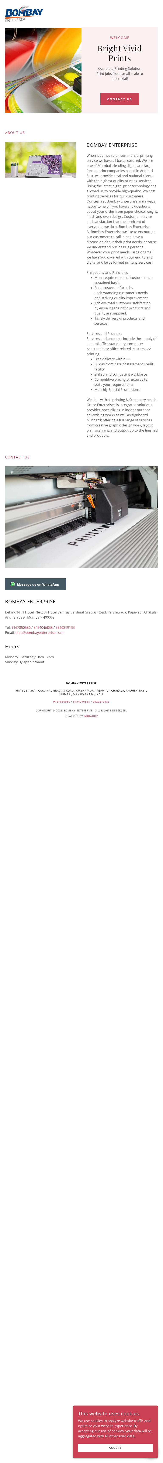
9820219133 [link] (65, 627)
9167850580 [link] (21, 627)
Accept (115, 1448)
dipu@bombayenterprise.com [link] (39, 632)
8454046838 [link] (43, 627)
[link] (24, 13)
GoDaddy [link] (91, 716)
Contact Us (119, 99)
